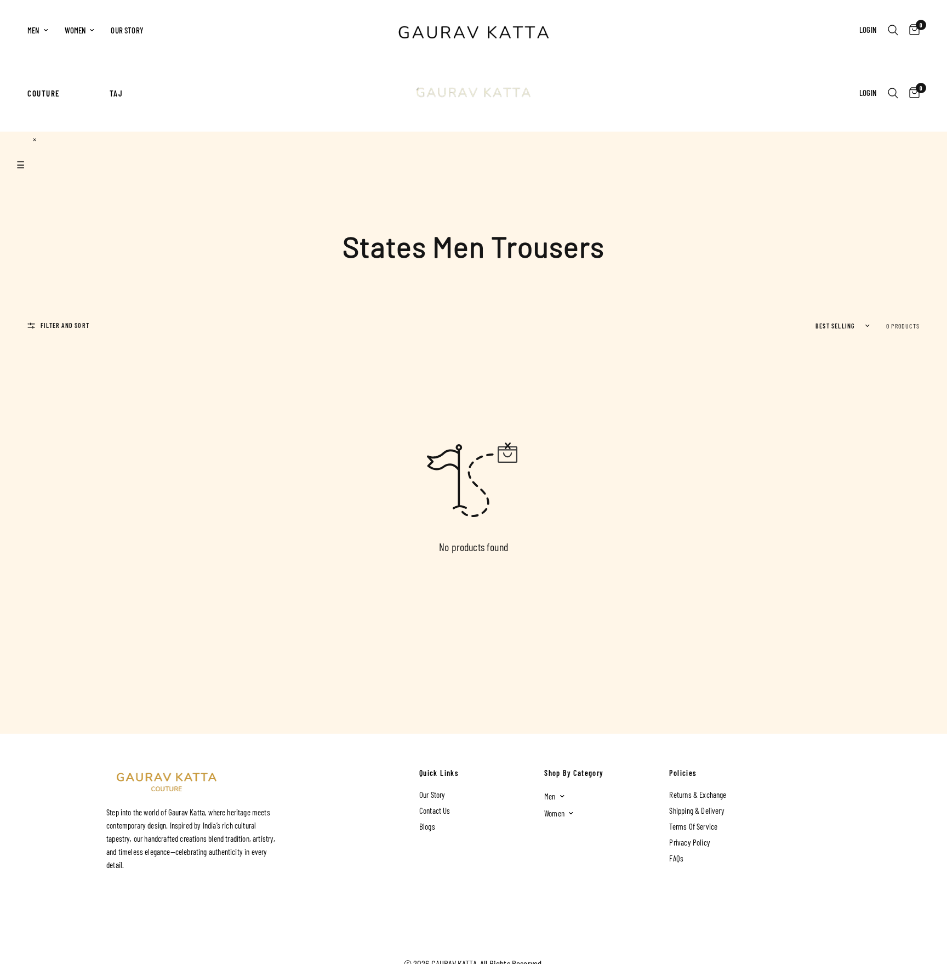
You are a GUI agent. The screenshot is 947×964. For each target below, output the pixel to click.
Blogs (427, 826)
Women (76, 30)
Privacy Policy (689, 842)
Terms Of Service (693, 826)
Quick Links (439, 773)
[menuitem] (41, 30)
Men (33, 30)
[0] (912, 30)
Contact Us (434, 810)
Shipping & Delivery (696, 810)
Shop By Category (573, 773)
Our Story (127, 30)
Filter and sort (65, 325)
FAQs (676, 858)
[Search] (893, 30)
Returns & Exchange (697, 794)
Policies (683, 773)
